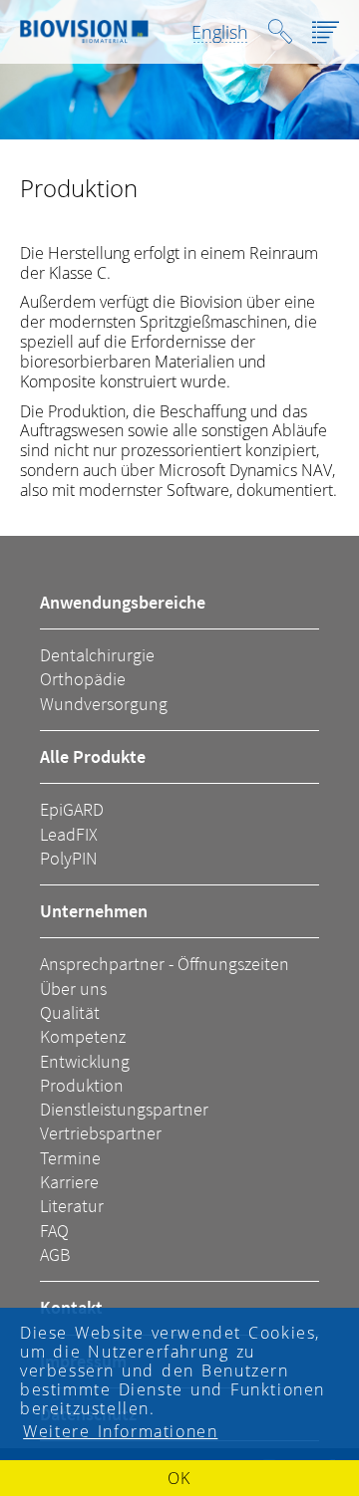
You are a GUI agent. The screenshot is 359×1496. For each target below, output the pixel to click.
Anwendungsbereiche (122, 602)
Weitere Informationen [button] (120, 1431)
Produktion (82, 1085)
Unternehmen (94, 910)
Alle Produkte (93, 756)
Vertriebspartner (101, 1133)
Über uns (73, 988)
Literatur (72, 1205)
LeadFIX (69, 834)
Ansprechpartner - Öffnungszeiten (164, 963)
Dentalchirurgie (97, 654)
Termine (70, 1157)
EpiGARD (72, 809)
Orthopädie (83, 678)
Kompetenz (83, 1036)
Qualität (70, 1012)
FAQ (54, 1230)
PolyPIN (68, 858)
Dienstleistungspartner (124, 1109)
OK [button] (179, 1478)
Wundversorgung (104, 703)
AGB (55, 1254)
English (219, 32)
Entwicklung (85, 1061)
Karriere (69, 1181)
